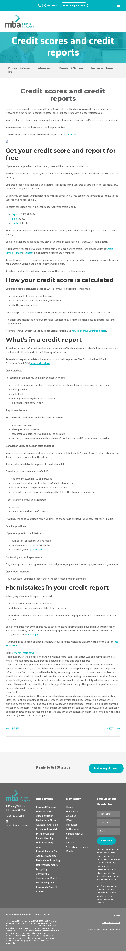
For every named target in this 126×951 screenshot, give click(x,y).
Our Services (72, 811)
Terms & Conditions (111, 922)
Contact (70, 838)
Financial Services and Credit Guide (104, 930)
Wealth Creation (44, 811)
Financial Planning (46, 807)
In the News (72, 829)
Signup (70, 842)
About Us (71, 816)
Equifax (15, 223)
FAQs (69, 820)
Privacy (117, 915)
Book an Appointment (74, 5)
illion (14, 219)
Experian (16, 214)
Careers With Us (75, 834)
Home (69, 807)
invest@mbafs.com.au (106, 870)
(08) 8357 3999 (49, 5)
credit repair (69, 134)
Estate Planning (44, 838)
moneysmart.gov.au (24, 653)
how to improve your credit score (89, 331)
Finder (18, 253)
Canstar (29, 253)
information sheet (40, 363)
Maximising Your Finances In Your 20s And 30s (47, 887)
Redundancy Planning (48, 860)
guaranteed (36, 549)
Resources (71, 825)
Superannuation (44, 816)
